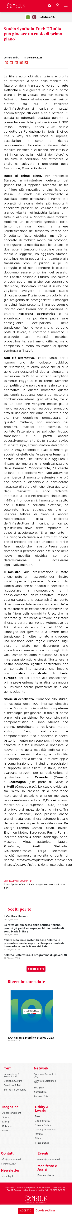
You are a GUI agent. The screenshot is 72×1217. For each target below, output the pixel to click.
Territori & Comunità (15, 1090)
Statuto (39, 1134)
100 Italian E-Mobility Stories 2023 (31, 1037)
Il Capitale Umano (15, 916)
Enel (19, 185)
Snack (5, 1117)
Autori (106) (40, 1092)
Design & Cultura (13, 1081)
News (5, 1130)
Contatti (8, 1153)
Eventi (42, 1153)
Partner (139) (41, 1096)
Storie (5, 1122)
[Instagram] (21, 63)
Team (38, 1116)
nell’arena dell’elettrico (36, 313)
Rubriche (7, 1126)
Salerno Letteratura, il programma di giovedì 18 (35, 955)
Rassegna (47, 17)
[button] (54, 62)
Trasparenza (42, 1143)
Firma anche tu (45, 1175)
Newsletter (10, 1170)
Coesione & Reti (12, 1085)
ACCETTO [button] (25, 1211)
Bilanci (38, 1138)
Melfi (10, 786)
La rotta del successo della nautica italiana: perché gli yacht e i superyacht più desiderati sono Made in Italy (34, 928)
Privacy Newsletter (45, 1129)
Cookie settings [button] (45, 1210)
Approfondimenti (12, 1113)
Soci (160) (39, 1088)
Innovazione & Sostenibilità (11, 1075)
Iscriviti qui (7, 1176)
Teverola (41, 777)
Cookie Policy (42, 1121)
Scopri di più (36, 969)
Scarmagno (17, 782)
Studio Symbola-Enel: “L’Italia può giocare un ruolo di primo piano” (33, 34)
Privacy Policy (43, 1125)
